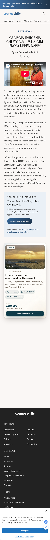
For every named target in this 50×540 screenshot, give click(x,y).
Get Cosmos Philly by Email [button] (19, 221)
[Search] (43, 13)
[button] (46, 511)
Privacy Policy (29, 537)
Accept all (25, 531)
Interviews (25, 31)
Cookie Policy (19, 537)
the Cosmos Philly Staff (26, 52)
